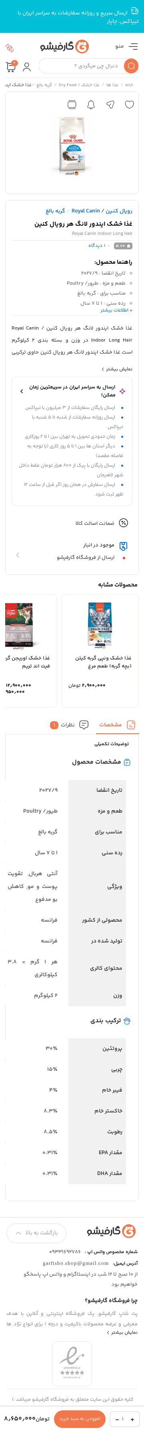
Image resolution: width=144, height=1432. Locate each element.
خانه (129, 86)
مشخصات (110, 724)
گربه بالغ (44, 86)
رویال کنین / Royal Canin (102, 211)
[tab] (117, 727)
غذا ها (112, 86)
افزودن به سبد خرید (79, 1419)
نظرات (64, 724)
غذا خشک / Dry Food (78, 86)
